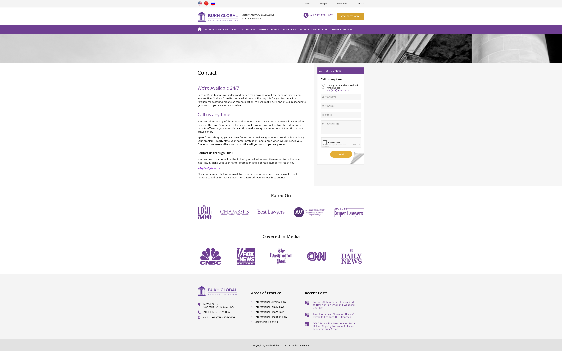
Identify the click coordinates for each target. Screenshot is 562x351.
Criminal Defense (269, 29)
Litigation (248, 29)
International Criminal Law (270, 301)
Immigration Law (342, 29)
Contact (360, 3)
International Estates (313, 29)
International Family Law (269, 306)
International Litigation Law (271, 316)
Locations (342, 3)
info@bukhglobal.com (209, 168)
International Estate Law (269, 311)
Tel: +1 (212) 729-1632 (217, 311)
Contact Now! (350, 16)
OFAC (235, 29)
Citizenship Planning (266, 321)
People (323, 3)
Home (200, 29)
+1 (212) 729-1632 (338, 90)
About (307, 3)
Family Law (289, 29)
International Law (216, 29)
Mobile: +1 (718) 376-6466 (219, 317)
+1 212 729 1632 (321, 15)
